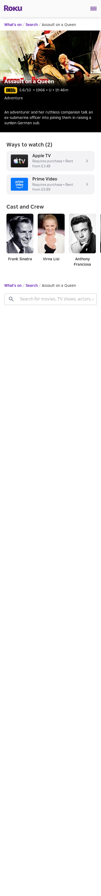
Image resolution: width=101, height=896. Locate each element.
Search (32, 25)
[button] (93, 8)
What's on (13, 25)
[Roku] (11, 8)
